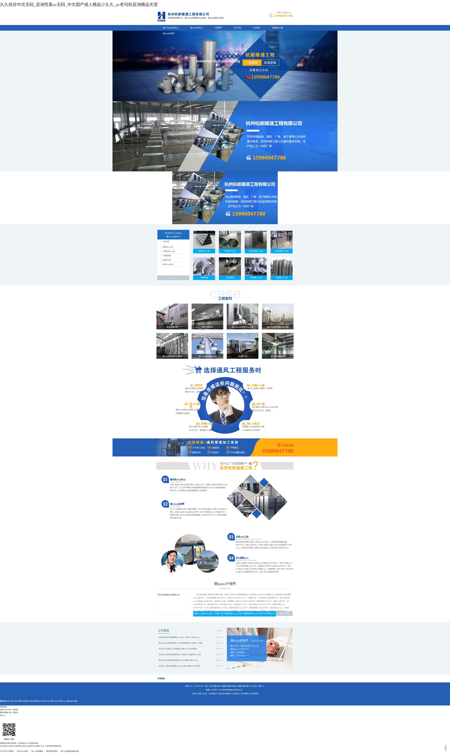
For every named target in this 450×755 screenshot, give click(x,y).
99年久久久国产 (22, 751)
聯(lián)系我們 (168, 33)
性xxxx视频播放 (37, 751)
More (173, 278)
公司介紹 (237, 28)
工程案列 (218, 28)
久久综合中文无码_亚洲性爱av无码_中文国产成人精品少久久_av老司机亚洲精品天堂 (79, 4)
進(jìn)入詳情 (284, 613)
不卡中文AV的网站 (7, 751)
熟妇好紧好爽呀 (52, 751)
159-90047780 (198, 686)
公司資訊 (256, 28)
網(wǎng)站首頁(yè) (171, 28)
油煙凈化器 (166, 260)
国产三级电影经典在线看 (70, 751)
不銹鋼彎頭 (166, 256)
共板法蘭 (165, 241)
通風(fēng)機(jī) (168, 264)
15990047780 (284, 16)
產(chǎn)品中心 (196, 28)
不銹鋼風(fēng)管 (168, 251)
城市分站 (3, 701)
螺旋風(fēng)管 (167, 247)
